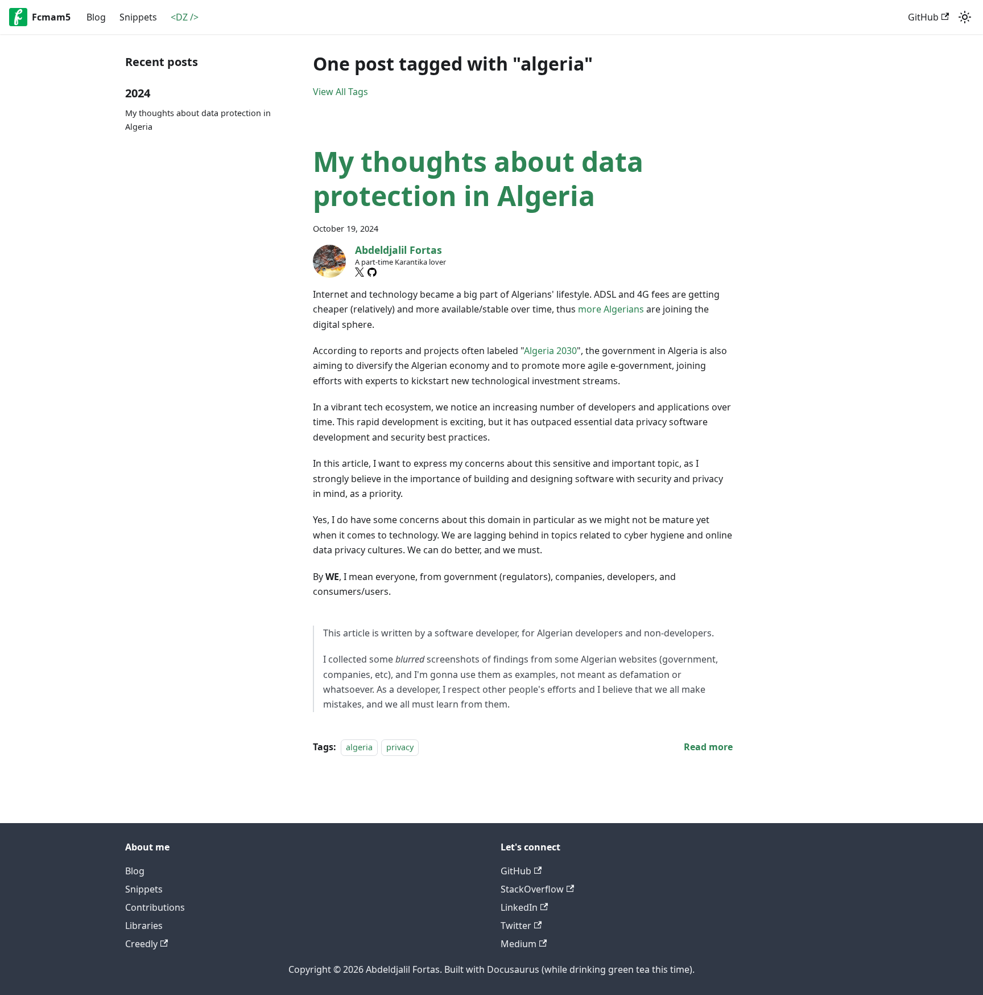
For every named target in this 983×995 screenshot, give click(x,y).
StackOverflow (532, 889)
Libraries (144, 925)
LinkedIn (519, 907)
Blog (96, 17)
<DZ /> (185, 17)
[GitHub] (372, 272)
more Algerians (611, 309)
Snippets (138, 17)
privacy (400, 747)
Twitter (516, 925)
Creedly (141, 944)
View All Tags (340, 91)
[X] (359, 272)
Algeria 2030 (550, 350)
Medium (518, 944)
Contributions (155, 907)
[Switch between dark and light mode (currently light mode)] (965, 17)
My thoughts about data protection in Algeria (198, 120)
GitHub (923, 17)
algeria (359, 747)
